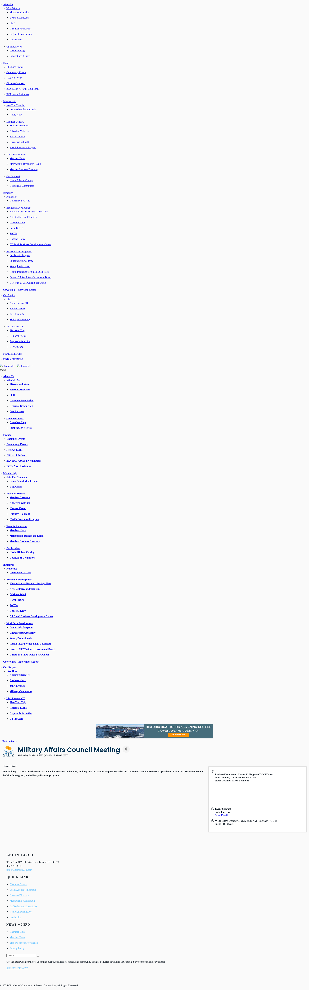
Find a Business (13, 359)
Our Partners (16, 39)
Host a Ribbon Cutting (21, 180)
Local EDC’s (16, 228)
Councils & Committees (22, 185)
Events (6, 63)
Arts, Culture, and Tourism (23, 217)
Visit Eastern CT (14, 326)
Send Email (221, 815)
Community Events (16, 72)
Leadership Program (20, 255)
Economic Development (18, 207)
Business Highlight (19, 142)
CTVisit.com (16, 346)
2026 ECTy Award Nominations (22, 88)
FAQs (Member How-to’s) (23, 906)
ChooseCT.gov (17, 239)
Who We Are (13, 8)
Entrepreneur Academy (21, 260)
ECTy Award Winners (17, 94)
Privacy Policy (17, 948)
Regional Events (18, 336)
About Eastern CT (19, 303)
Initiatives (8, 192)
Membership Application (22, 900)
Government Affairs (20, 200)
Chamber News (14, 46)
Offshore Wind (17, 222)
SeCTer (13, 233)
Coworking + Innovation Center (19, 289)
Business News (17, 308)
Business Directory (19, 895)
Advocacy (11, 196)
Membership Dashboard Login (25, 164)
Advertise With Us (19, 131)
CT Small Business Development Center (30, 244)
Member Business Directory (24, 169)
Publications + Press (20, 56)
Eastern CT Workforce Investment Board (30, 277)
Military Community (20, 319)
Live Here (11, 299)
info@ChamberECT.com (19, 869)
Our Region (9, 295)
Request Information (20, 341)
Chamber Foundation (20, 28)
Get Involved (13, 176)
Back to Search (9, 741)
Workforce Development (19, 251)
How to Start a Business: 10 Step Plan (29, 211)
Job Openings (17, 314)
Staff (12, 23)
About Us (8, 4)
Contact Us (15, 917)
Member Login (12, 354)
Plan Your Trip (17, 330)
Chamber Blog (17, 50)
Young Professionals (20, 266)
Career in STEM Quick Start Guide (28, 282)
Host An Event (14, 78)
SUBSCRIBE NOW (17, 968)
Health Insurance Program (23, 147)
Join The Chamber (15, 105)
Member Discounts (19, 125)
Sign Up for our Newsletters (24, 942)
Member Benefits (15, 121)
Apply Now (16, 114)
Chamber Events (14, 67)
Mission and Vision (19, 12)
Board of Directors (19, 17)
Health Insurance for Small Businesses (29, 271)
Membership (9, 101)
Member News (17, 158)
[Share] (126, 749)
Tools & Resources (16, 154)
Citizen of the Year (15, 83)
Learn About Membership (23, 109)
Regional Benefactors (21, 34)
